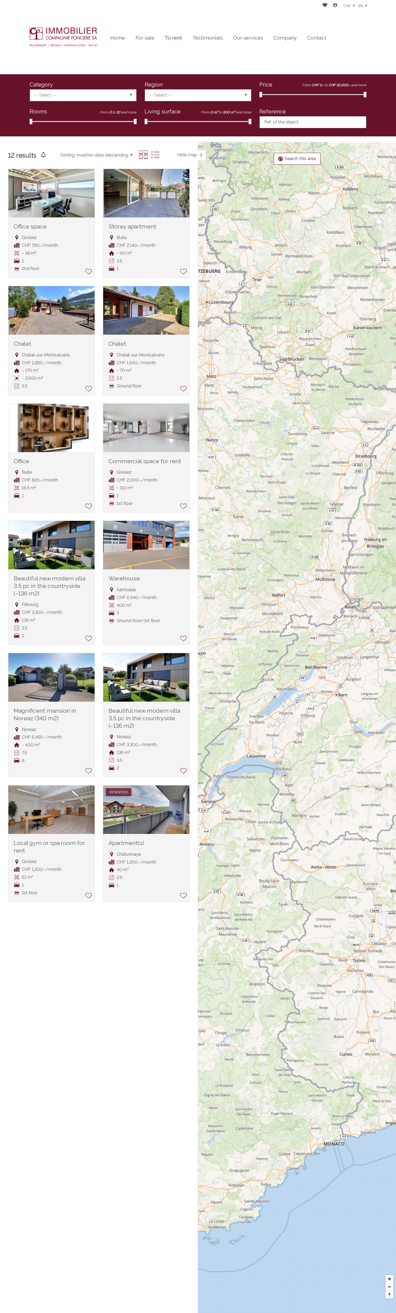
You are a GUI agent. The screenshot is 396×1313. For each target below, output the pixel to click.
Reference (272, 111)
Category (41, 84)
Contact (316, 38)
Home (117, 38)
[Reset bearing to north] (389, 1294)
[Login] (335, 6)
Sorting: (67, 155)
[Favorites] (324, 6)
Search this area (300, 158)
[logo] (63, 37)
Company (285, 38)
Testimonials (207, 38)
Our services (248, 38)
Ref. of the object (281, 121)
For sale (145, 38)
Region (153, 84)
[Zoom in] (389, 1279)
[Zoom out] (389, 1287)
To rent (173, 38)
